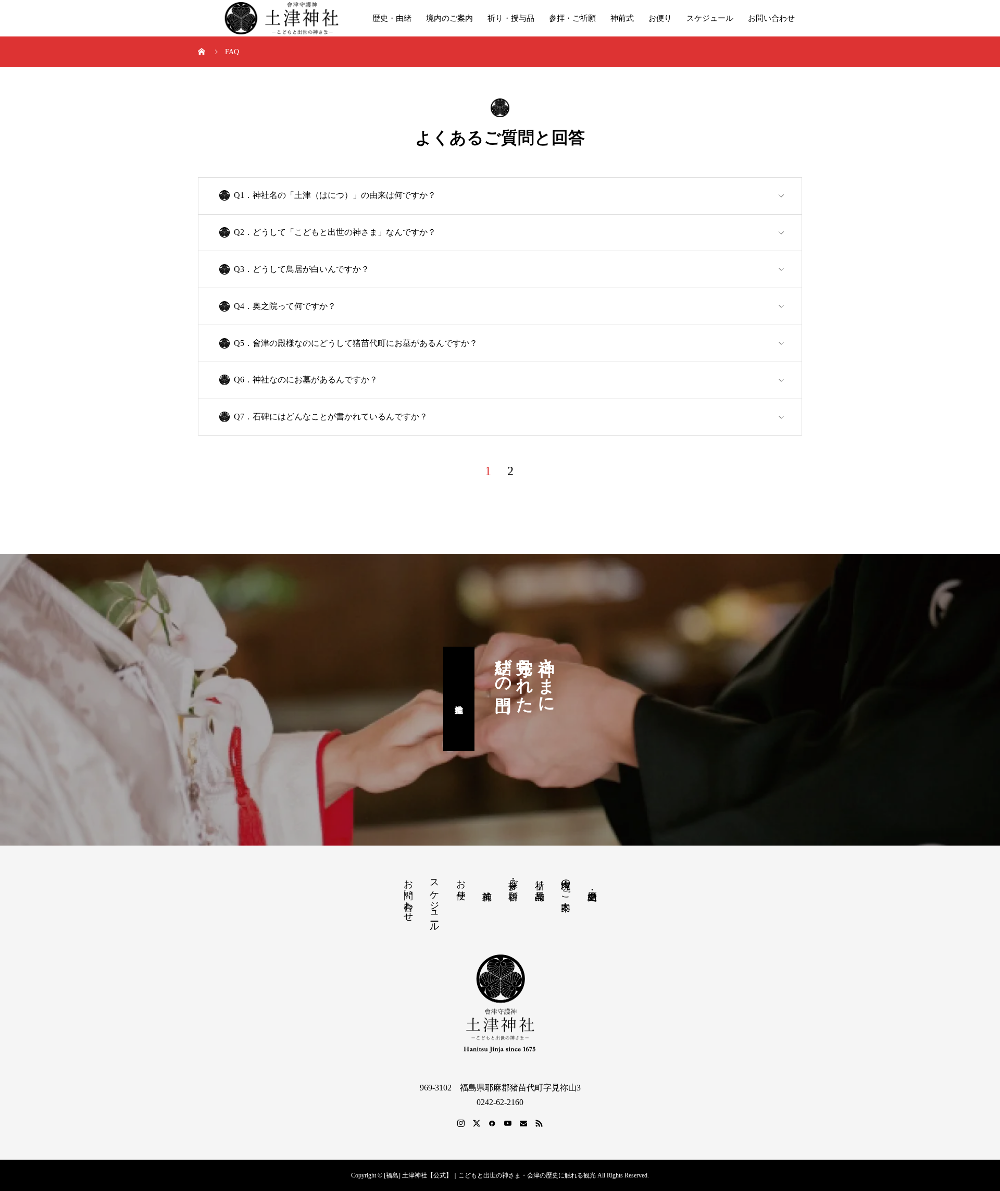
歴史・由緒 (391, 18)
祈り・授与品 (511, 18)
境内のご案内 (449, 18)
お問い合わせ (771, 18)
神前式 (622, 18)
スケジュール (709, 18)
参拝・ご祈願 (572, 18)
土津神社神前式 (458, 699)
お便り (660, 18)
